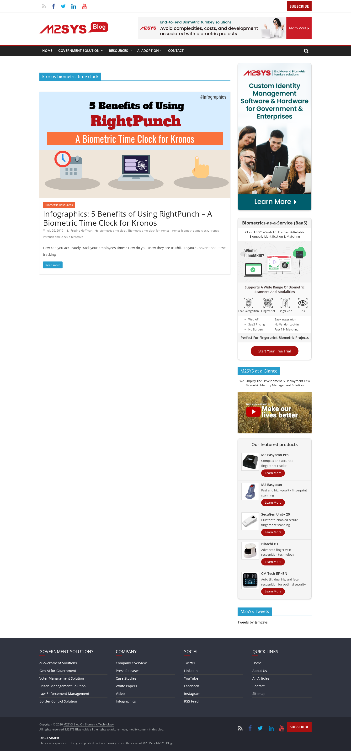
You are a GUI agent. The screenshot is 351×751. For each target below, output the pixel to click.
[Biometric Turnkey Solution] (225, 20)
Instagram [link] (192, 693)
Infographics (126, 701)
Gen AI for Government (57, 670)
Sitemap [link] (259, 693)
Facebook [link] (191, 686)
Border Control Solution (58, 701)
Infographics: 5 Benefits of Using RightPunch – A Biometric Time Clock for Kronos (127, 218)
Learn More (273, 473)
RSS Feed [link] (191, 701)
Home (47, 50)
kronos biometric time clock (189, 231)
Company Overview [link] (131, 663)
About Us (259, 670)
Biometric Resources (59, 205)
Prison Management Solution (62, 686)
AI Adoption (148, 50)
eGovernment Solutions (58, 663)
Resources (118, 50)
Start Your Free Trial (274, 351)
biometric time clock (113, 231)
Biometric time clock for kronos (149, 231)
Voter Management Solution (61, 678)
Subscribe (299, 6)
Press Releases (127, 670)
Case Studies (126, 678)
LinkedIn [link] (191, 670)
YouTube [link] (191, 678)
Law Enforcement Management (64, 693)
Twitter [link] (189, 663)
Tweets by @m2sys (253, 622)
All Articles (260, 678)
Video (120, 693)
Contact (176, 50)
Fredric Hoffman (82, 231)
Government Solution (79, 50)
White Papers (126, 686)
